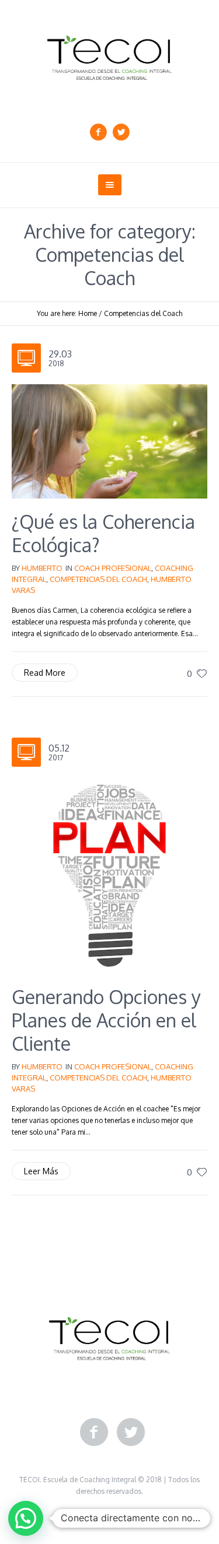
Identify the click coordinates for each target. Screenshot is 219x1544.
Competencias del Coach (143, 313)
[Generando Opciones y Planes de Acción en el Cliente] (109, 875)
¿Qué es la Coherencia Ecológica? (103, 533)
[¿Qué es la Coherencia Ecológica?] (109, 440)
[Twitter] (121, 132)
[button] (25, 1518)
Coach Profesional (112, 568)
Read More (44, 673)
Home (87, 313)
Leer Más (41, 1171)
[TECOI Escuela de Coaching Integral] (109, 58)
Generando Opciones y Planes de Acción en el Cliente (106, 1020)
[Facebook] (98, 132)
